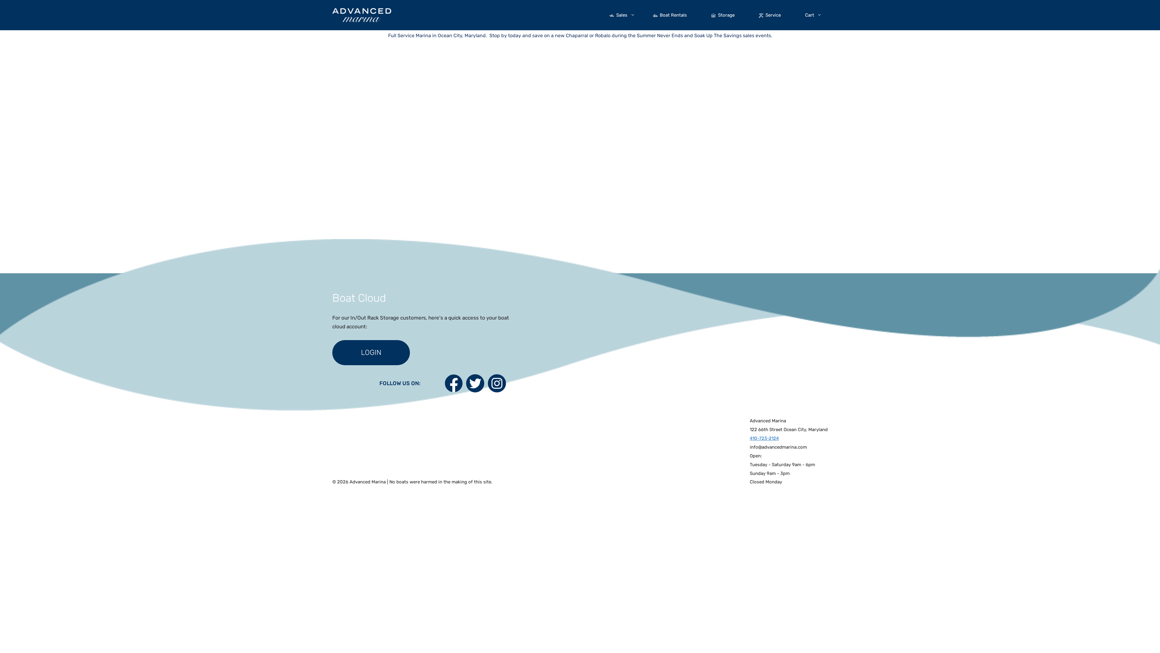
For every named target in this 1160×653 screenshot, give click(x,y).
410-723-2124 (764, 438)
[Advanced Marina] (361, 14)
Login (371, 352)
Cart (809, 15)
